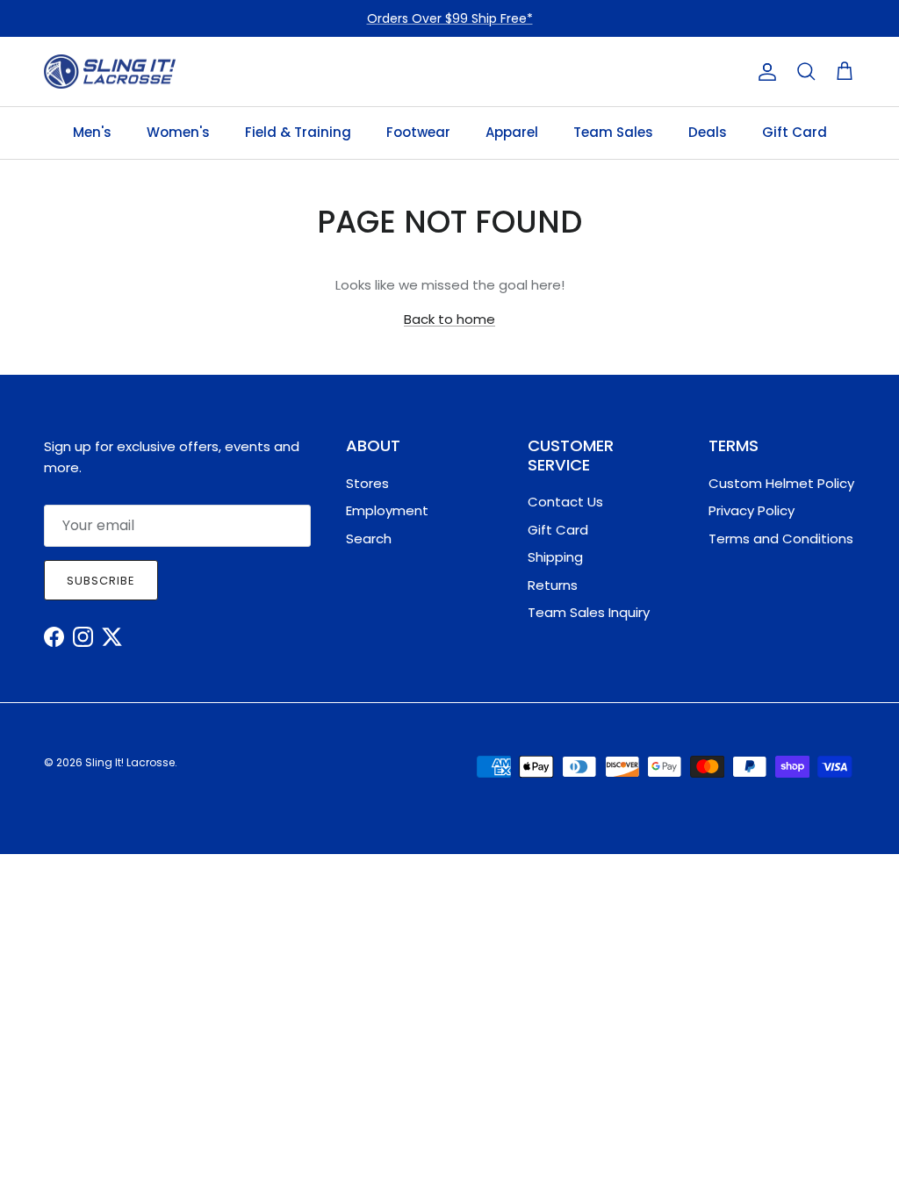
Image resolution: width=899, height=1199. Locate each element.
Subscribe (101, 580)
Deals (707, 132)
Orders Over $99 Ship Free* (450, 18)
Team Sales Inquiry (589, 612)
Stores (367, 483)
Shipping (555, 557)
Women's (178, 132)
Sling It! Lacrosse (130, 762)
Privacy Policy (751, 510)
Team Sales (613, 132)
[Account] (764, 72)
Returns (553, 585)
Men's (92, 132)
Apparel (511, 132)
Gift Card (794, 132)
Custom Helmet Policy (781, 483)
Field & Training (298, 132)
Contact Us (565, 501)
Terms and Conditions (780, 538)
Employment (387, 510)
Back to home (449, 319)
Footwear (418, 132)
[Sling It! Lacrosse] (110, 72)
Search (369, 538)
